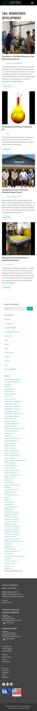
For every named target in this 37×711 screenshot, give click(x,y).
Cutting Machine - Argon (12, 404)
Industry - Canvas (10, 448)
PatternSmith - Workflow (12, 531)
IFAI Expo (8, 436)
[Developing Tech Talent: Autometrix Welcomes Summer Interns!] (18, 170)
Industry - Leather (10, 467)
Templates (8, 558)
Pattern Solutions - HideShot (13, 539)
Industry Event (9, 482)
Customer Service (10, 399)
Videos (4, 675)
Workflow (8, 568)
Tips (6, 365)
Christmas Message (11, 394)
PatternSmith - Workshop (12, 534)
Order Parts (5, 672)
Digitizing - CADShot (11, 421)
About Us (4, 654)
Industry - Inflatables (11, 463)
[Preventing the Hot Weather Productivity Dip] (18, 107)
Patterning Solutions (11, 507)
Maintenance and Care (11, 490)
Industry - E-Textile (10, 458)
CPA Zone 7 (8, 396)
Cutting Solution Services (12, 332)
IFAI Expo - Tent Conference (13, 438)
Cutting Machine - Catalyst (12, 406)
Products (7, 357)
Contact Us (5, 600)
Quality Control (9, 546)
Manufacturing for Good (12, 494)
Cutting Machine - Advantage (13, 401)
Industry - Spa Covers (11, 472)
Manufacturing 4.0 (10, 492)
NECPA (7, 497)
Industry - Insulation (11, 465)
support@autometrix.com (14, 594)
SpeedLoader (9, 553)
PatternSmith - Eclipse (11, 514)
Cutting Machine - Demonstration (14, 413)
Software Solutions (10, 549)
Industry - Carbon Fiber (11, 450)
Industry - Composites (11, 453)
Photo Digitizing (6, 646)
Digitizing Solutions (11, 426)
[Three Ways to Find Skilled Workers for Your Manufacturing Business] (18, 37)
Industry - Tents (9, 477)
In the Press (10, 264)
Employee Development (12, 431)
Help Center (5, 677)
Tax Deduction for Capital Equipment (15, 556)
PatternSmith (9, 509)
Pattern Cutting (9, 352)
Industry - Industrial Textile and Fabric (15, 460)
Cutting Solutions (10, 418)
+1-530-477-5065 (12, 588)
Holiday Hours (9, 433)
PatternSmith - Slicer (11, 524)
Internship (8, 487)
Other (8, 133)
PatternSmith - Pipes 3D (11, 519)
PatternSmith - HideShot (12, 517)
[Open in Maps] (4, 624)
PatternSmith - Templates (12, 529)
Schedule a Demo (7, 602)
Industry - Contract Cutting (12, 455)
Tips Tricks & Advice (11, 369)
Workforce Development (14, 571)
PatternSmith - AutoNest (12, 512)
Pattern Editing (9, 504)
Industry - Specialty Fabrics (12, 475)
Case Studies (6, 670)
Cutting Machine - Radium (12, 416)
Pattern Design (9, 502)
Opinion (7, 344)
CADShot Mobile (10, 389)
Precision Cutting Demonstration (14, 541)
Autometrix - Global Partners (13, 381)
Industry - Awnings (10, 445)
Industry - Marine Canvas (12, 470)
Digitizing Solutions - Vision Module (15, 428)
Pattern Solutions (10, 536)
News (18, 196)
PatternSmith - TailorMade (12, 526)
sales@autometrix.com (12, 592)
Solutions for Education (12, 551)
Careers (4, 659)
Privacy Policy (6, 661)
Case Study (8, 323)
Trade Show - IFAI (10, 563)
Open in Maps (10, 622)
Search (30, 308)
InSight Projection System (12, 485)
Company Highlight (17, 63)
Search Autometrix (11, 304)
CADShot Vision (10, 391)
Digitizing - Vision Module (12, 423)
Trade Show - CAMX (11, 561)
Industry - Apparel (10, 443)
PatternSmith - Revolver (11, 522)
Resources (5, 668)
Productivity (8, 544)
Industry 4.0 (8, 480)
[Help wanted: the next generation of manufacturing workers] (18, 238)
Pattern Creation (6, 648)
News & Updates (6, 657)
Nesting (8, 499)
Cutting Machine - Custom (12, 411)
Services (7, 361)
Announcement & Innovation (13, 379)
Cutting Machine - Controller (13, 408)
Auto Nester (9, 384)
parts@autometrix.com (17, 596)
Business (9, 63)
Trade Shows (9, 566)
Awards (8, 386)
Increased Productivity (11, 440)
